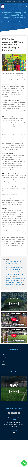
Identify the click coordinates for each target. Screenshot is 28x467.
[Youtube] (14, 413)
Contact (3, 364)
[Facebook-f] (9, 413)
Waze (14, 432)
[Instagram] (12, 413)
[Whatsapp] (16, 413)
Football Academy (5, 357)
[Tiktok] (19, 413)
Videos (3, 368)
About (3, 354)
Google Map (14, 430)
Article (3, 361)
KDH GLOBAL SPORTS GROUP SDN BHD (10, 6)
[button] (13, 309)
